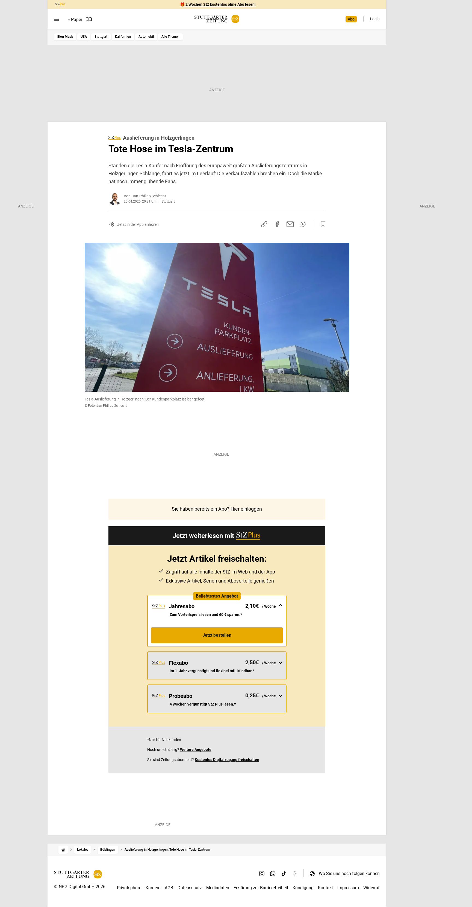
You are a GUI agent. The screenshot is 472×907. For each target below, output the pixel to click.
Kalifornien (123, 37)
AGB (169, 887)
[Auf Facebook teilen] (277, 224)
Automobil (146, 37)
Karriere (153, 887)
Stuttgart (101, 37)
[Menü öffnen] (56, 19)
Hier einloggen (246, 509)
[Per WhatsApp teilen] (303, 224)
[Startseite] (63, 850)
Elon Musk (65, 37)
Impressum (348, 887)
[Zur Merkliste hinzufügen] (321, 224)
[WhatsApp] (273, 873)
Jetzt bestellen (216, 635)
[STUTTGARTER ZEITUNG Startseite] (216, 19)
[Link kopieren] (264, 224)
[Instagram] (262, 873)
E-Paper (74, 19)
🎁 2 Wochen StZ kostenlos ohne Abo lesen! (218, 4)
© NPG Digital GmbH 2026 (79, 886)
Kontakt (325, 887)
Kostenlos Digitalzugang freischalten (227, 759)
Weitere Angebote (195, 749)
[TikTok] (283, 873)
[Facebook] (294, 873)
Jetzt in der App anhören (138, 224)
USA (84, 37)
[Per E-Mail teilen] (290, 224)
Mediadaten (217, 887)
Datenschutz (190, 887)
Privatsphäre (129, 887)
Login (375, 19)
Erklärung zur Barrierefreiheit (261, 887)
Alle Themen (170, 37)
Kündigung (303, 887)
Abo (351, 19)
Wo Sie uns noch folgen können (349, 873)
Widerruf (371, 887)
